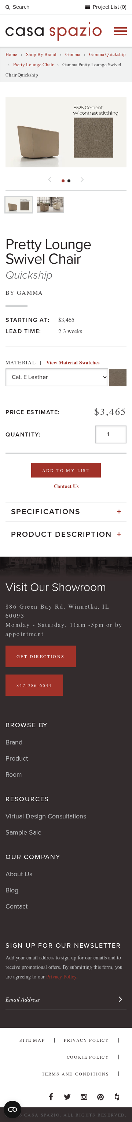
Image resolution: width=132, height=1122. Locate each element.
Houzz (116, 1094)
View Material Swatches (72, 362)
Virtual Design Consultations (46, 816)
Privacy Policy (61, 976)
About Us (19, 874)
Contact (16, 906)
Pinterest (100, 1094)
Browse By (27, 725)
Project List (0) (108, 7)
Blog (12, 890)
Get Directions (40, 656)
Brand (14, 742)
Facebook (50, 1094)
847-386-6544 (34, 685)
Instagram (83, 1094)
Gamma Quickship (107, 54)
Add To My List (66, 470)
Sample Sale (23, 832)
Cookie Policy (88, 1057)
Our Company (33, 857)
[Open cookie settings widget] (12, 1109)
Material (52, 362)
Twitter (67, 1094)
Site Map (32, 1040)
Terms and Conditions (75, 1074)
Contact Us (66, 486)
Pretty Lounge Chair (33, 64)
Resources (27, 799)
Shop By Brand (41, 54)
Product (17, 758)
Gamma (72, 54)
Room (14, 774)
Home (11, 54)
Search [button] (21, 7)
